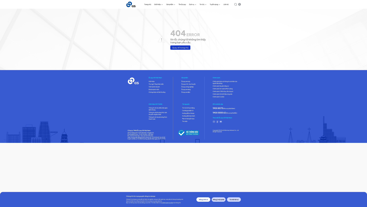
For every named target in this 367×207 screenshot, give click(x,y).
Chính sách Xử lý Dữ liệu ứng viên (222, 94)
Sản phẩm (169, 4)
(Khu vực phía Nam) (224, 108)
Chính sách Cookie (218, 97)
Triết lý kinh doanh (154, 87)
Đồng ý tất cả (203, 199)
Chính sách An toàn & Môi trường (223, 89)
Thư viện (184, 121)
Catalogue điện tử (187, 110)
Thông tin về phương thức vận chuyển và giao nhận (158, 113)
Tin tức (202, 4)
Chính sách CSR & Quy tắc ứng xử (223, 91)
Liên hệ (226, 4)
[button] (239, 4)
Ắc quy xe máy (185, 81)
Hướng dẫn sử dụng (188, 113)
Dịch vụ (191, 4)
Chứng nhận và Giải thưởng (157, 92)
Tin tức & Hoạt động (188, 108)
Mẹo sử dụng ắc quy (188, 118)
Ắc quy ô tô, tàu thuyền (188, 84)
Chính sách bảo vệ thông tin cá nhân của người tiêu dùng (225, 82)
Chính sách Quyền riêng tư (221, 86)
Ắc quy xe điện (185, 92)
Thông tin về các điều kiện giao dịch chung (158, 109)
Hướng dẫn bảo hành (188, 116)
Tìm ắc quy (182, 4)
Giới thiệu (157, 4)
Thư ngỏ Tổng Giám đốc (156, 84)
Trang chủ (147, 4)
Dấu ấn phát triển (154, 89)
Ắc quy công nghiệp (187, 87)
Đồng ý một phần (218, 199)
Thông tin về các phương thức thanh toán (158, 118)
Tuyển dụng (214, 4)
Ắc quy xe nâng (186, 89)
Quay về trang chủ (180, 47)
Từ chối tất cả (233, 199)
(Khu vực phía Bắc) (225, 112)
